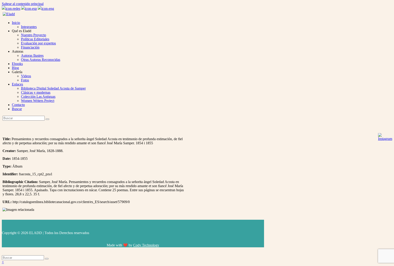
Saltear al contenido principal (23, 4)
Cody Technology (146, 245)
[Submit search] (47, 258)
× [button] (3, 262)
